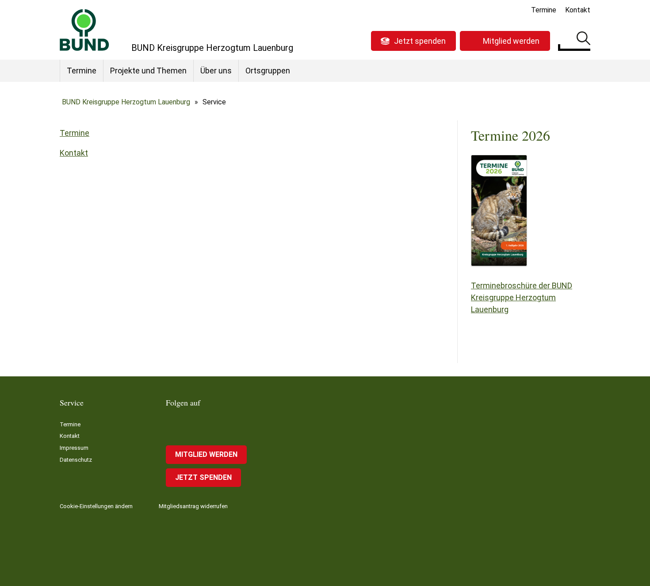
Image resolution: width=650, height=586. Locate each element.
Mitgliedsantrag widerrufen (193, 506)
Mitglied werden (511, 41)
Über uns (216, 70)
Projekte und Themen (148, 70)
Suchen (583, 39)
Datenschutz (76, 459)
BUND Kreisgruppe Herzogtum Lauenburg (126, 102)
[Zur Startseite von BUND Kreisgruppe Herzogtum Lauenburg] (84, 30)
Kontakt (577, 10)
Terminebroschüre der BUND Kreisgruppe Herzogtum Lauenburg (521, 297)
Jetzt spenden (420, 41)
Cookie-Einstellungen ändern (96, 506)
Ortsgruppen (267, 70)
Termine (543, 10)
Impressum (74, 447)
